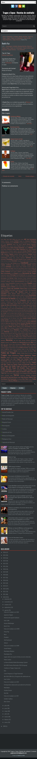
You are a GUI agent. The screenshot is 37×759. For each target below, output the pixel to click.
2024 (19, 239)
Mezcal (22, 326)
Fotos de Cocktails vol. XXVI (11, 682)
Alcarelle (12, 241)
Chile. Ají (3, 261)
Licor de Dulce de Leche (19, 311)
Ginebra (21, 292)
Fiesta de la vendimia (27, 286)
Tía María (30, 351)
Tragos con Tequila (12, 364)
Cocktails (15, 36)
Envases (22, 283)
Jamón (8, 303)
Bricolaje (16, 252)
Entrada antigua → (30, 176)
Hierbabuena (28, 297)
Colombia (23, 265)
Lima (2, 320)
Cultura (19, 271)
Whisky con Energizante (8, 435)
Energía (6, 283)
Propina (15, 338)
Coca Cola (9, 263)
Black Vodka (28, 249)
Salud (24, 344)
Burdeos (27, 252)
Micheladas (28, 326)
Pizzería (5, 336)
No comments (21, 49)
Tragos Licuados (28, 370)
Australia (11, 246)
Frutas (2, 290)
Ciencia (27, 261)
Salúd (27, 344)
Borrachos (20, 251)
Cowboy (4, 429)
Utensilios (29, 373)
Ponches (29, 336)
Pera (2, 335)
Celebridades (4, 257)
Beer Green (7, 701)
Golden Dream (8, 690)
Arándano (33, 244)
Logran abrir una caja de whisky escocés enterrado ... (18, 657)
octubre (6, 604)
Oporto (3, 333)
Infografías (23, 300)
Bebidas (30, 248)
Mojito (21, 328)
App (17, 244)
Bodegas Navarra (5, 251)
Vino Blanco (4, 379)
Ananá (34, 242)
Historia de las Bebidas (8, 298)
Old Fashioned (8, 640)
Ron (32, 342)
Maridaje (28, 323)
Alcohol (16, 241)
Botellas (25, 251)
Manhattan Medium (9, 651)
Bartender (21, 248)
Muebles (34, 328)
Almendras (3, 242)
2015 (5, 239)
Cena (14, 257)
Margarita (23, 323)
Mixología (12, 328)
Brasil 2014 (10, 252)
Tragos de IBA (27, 38)
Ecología (12, 281)
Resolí (18, 342)
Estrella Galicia (18, 285)
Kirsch (34, 305)
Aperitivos (9, 244)
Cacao (30, 252)
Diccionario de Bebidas (7, 278)
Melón (2, 326)
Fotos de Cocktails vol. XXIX (11, 612)
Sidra (35, 346)
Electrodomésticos (19, 281)
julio (5, 705)
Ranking (3, 340)
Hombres (21, 298)
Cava (35, 256)
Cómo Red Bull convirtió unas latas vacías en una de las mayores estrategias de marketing (21, 486)
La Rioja (6, 306)
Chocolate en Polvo (21, 261)
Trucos (8, 373)
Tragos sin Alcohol (21, 371)
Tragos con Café (11, 359)
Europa (34, 285)
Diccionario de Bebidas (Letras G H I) (18, 476)
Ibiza (10, 300)
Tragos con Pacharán (17, 362)
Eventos (3, 287)
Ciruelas (31, 261)
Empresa (3, 283)
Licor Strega (19, 318)
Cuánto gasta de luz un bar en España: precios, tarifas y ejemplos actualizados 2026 (21, 447)
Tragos (8, 38)
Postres (2, 338)
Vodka (34, 379)
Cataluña (27, 256)
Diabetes (34, 276)
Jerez (19, 303)
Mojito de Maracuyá (7, 419)
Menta (10, 326)
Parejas (19, 333)
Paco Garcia (15, 333)
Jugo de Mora (20, 305)
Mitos (8, 328)
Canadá (34, 254)
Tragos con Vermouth (24, 364)
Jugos (24, 305)
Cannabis (12, 256)
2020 (4, 569)
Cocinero (18, 263)
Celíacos (10, 257)
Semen (17, 346)
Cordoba (17, 266)
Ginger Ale (27, 292)
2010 (4, 597)
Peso (7, 335)
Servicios (21, 346)
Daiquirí (16, 273)
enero (6, 722)
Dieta (15, 278)
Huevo (34, 298)
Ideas (13, 300)
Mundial (7, 330)
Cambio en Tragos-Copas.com (12, 668)
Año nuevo (3, 244)
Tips (34, 351)
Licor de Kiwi (17, 313)
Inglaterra (34, 300)
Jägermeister (3, 303)
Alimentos (33, 241)
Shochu (28, 346)
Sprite (2, 349)
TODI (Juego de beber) (14, 466)
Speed (35, 347)
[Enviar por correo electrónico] (3, 110)
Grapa (18, 293)
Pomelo (25, 336)
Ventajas (28, 375)
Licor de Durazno (28, 311)
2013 (4, 589)
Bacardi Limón (25, 246)
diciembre (7, 599)
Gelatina (12, 292)
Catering (31, 256)
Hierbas (34, 297)
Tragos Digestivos (7, 39)
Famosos (9, 286)
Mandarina (24, 321)
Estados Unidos (5, 285)
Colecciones (17, 265)
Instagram (3, 302)
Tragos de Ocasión (18, 368)
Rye (2, 344)
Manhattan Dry (8, 654)
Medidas (34, 325)
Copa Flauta (9, 55)
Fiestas (34, 286)
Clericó (2, 263)
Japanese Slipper (8, 615)
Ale (23, 241)
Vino (34, 377)
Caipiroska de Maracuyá (8, 442)
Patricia (23, 333)
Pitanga (30, 335)
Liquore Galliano (18, 320)
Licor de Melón (28, 315)
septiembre (7, 607)
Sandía (13, 346)
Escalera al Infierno (15, 116)
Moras (30, 328)
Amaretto (16, 242)
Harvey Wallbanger (9, 623)
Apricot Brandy (26, 244)
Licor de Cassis (29, 310)
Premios (6, 338)
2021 (4, 566)
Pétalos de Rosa (12, 335)
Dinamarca (20, 278)
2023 (16, 239)
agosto (6, 610)
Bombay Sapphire (13, 251)
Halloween (4, 295)
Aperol (14, 244)
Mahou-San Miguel (13, 321)
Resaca (14, 342)
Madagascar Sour (6, 439)
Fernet (13, 287)
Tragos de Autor (31, 366)
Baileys (34, 246)
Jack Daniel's (33, 302)
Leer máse (29, 123)
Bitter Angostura (20, 249)
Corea (21, 266)
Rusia (35, 342)
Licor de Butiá (15, 310)
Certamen (23, 257)
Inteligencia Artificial (11, 302)
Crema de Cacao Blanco (19, 268)
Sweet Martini (7, 648)
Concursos (3, 266)
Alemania (27, 241)
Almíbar (8, 242)
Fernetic (17, 286)
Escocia (25, 283)
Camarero (25, 254)
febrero (6, 719)
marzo (6, 717)
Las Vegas (15, 306)
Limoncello (11, 320)
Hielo (18, 297)
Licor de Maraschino (19, 315)
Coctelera (34, 263)
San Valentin (4, 346)
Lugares (28, 320)
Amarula (30, 242)
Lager (10, 306)
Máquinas (3, 323)
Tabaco (33, 349)
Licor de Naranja (8, 316)
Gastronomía (5, 292)
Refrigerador (33, 340)
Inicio (19, 176)
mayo (5, 711)
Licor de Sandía (15, 316)
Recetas (25, 36)
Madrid (7, 321)
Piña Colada (22, 335)
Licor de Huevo (10, 313)
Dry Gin (24, 280)
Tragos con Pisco (26, 362)
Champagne (10, 36)
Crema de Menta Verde (20, 270)
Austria (15, 246)
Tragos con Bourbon (12, 357)
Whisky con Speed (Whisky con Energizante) (20, 528)
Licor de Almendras (28, 308)
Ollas (35, 331)
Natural (21, 330)
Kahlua (28, 305)
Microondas (33, 326)
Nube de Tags (12, 457)
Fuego (22, 290)
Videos (31, 377)
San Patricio (33, 344)
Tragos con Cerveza (22, 359)
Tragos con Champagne (17, 38)
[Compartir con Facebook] (8, 110)
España (29, 283)
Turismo (18, 373)
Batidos (26, 247)
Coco (30, 263)
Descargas (13, 275)
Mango (29, 321)
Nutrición (31, 331)
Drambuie (20, 280)
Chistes (9, 261)
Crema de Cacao (9, 268)
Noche (2, 331)
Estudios (24, 285)
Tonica (22, 353)
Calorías (20, 254)
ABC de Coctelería (30, 239)
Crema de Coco (27, 268)
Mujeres (3, 330)
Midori (2, 328)
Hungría (7, 300)
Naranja (20, 36)
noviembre (7, 602)
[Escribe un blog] (5, 110)
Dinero (24, 278)
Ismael (12, 161)
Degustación (3, 275)
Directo (4, 55)
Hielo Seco (22, 297)
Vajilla (2, 375)
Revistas (28, 342)
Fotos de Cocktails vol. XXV (11, 696)
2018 (13, 239)
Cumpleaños (23, 271)
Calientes (16, 254)
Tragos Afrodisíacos (13, 355)
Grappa (28, 293)
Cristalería (7, 271)
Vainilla (34, 373)
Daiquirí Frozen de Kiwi (16, 139)
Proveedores (20, 338)
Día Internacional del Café (11, 276)
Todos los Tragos (8, 353)
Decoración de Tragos (29, 273)
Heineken (18, 295)
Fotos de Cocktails (13, 288)
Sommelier (25, 347)
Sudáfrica (6, 349)
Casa (20, 256)
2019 (4, 572)
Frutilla (6, 290)
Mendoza (6, 326)
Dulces (34, 280)
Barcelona (7, 247)
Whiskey (11, 381)
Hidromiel (9, 297)
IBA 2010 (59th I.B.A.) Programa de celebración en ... (18, 676)
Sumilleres (18, 349)
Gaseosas (33, 290)
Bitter (14, 249)
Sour (32, 347)
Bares (12, 248)
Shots (32, 346)
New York (34, 330)
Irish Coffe (6, 620)
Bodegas (34, 249)
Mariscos (3, 325)
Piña (17, 335)
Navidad (25, 330)
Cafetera (6, 254)
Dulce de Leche (30, 280)
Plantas (9, 336)
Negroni (29, 330)
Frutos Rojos (12, 290)
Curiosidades (7, 273)
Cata (23, 256)
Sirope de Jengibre (5, 347)
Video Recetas (24, 377)
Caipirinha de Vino (7, 432)
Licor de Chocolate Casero (15, 537)
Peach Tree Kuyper (29, 333)
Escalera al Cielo (15, 127)
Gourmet (34, 292)
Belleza (5, 249)
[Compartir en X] (6, 110)
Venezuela (22, 375)
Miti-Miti (6, 693)
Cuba (12, 271)
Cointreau (8, 265)
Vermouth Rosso (13, 377)
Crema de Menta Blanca (9, 270)
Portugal (34, 336)
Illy (16, 300)
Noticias (6, 332)
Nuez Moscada (21, 331)
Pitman (34, 335)
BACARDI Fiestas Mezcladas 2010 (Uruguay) (15, 665)
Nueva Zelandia (13, 331)
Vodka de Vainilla (4, 381)
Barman (16, 248)
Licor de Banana (8, 310)
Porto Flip (6, 632)
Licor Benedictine (19, 308)
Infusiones (29, 300)
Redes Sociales (22, 340)
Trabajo (34, 353)
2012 (4, 591)
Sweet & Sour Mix (26, 349)
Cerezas (18, 257)
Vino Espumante (12, 379)
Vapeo (11, 375)
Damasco (20, 273)
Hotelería (30, 298)
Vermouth (33, 375)
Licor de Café (22, 310)
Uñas (21, 373)
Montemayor (26, 328)
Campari (30, 254)
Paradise (6, 637)
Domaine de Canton (13, 280)
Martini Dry (17, 325)
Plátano (13, 336)
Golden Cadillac (8, 699)
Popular (5, 388)
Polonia (21, 336)
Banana (3, 247)
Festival (20, 286)
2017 (11, 239)
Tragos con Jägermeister (6, 362)
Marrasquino (8, 325)
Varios (16, 375)
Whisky (15, 381)
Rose (5, 634)
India (18, 300)
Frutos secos (18, 290)
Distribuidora (4, 280)
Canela (7, 256)
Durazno (3, 281)
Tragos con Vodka (10, 366)
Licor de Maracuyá (10, 315)
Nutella (27, 331)
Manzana (33, 321)
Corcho (13, 266)
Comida (29, 265)
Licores (25, 318)
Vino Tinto (25, 379)
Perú (4, 335)
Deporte (8, 275)
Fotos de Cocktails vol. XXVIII (11, 629)
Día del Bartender (20, 275)
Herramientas (32, 295)
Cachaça (34, 252)
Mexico (14, 326)
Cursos (12, 273)
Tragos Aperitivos (25, 355)
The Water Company (22, 351)
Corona (24, 266)
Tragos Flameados (17, 370)
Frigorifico (30, 288)
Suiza (14, 349)
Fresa (25, 288)
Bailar (30, 246)
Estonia (12, 285)
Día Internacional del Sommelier (24, 276)
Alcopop (20, 241)
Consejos (8, 266)
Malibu (20, 321)
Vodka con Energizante (8, 415)
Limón (7, 320)
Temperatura (10, 351)
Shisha (25, 346)
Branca (34, 251)
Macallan (3, 321)
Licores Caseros (31, 318)
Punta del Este (29, 338)
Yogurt (19, 381)
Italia (28, 302)
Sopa (30, 347)
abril (5, 714)
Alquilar (11, 242)
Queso (34, 338)
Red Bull (16, 340)
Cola (13, 265)
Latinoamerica (25, 306)
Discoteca (34, 278)
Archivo (21, 388)
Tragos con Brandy (23, 357)
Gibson (6, 643)
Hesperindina (4, 297)
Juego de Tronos (32, 303)
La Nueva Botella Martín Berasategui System (16, 662)
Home (4, 36)
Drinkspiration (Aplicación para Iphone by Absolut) (17, 685)
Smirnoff (18, 347)
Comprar (34, 265)
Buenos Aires (21, 252)
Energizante (12, 283)
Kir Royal (13, 151)
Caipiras (11, 254)
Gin (16, 292)
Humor (2, 300)
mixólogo (17, 328)
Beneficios (10, 249)
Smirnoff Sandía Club (7, 412)
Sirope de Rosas (12, 347)
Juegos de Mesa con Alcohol (9, 305)
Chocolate (14, 261)
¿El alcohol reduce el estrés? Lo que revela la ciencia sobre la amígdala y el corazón (20, 518)
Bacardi (19, 246)
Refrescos (28, 340)
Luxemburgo (33, 320)
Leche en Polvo (11, 308)
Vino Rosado (19, 379)
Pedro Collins (7, 659)
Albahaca (7, 241)
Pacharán (10, 333)
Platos (17, 336)
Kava (31, 305)
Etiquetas (30, 285)
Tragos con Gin (22, 361)
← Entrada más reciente (8, 176)
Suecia (11, 349)
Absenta (2, 241)
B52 (5, 671)
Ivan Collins (7, 679)
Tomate (18, 353)
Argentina (3, 246)
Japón (11, 303)
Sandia (9, 346)
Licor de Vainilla (23, 316)
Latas (19, 306)
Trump (14, 373)
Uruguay (24, 373)
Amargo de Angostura (23, 242)
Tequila (15, 351)
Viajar (19, 377)
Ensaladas (17, 283)
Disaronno (29, 278)
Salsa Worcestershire (17, 344)
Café (2, 254)
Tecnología (4, 351)
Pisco (27, 335)
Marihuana (33, 323)
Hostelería (25, 298)
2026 (22, 239)
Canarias (3, 256)
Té (35, 349)
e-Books (8, 281)
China (6, 261)
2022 (4, 563)
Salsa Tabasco (9, 344)
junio (5, 708)
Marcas (18, 323)
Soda (21, 347)
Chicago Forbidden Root (28, 259)
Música (11, 330)
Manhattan (7, 687)
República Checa (8, 342)
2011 (4, 594)
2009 (4, 726)
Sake (4, 344)
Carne (17, 256)
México (19, 326)
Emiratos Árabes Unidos (30, 281)
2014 (2, 239)
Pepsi (35, 333)
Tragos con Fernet (13, 360)
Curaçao (29, 271)
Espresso (34, 283)
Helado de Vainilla (24, 295)
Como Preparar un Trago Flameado (13, 673)
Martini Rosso (24, 325)
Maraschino (14, 323)
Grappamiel (33, 293)
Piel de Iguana (6, 425)
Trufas (11, 373)
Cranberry (29, 266)
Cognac (3, 265)
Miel (6, 328)
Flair (2, 288)
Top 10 (27, 353)
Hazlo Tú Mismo (11, 295)
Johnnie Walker (24, 303)
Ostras (6, 333)
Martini (13, 325)
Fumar (25, 290)
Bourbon (29, 251)
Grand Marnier (12, 293)
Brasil (6, 252)
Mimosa (28, 102)
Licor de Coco (11, 311)
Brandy (3, 252)
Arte (8, 246)
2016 (8, 239)
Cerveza (28, 257)
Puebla (24, 338)
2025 (4, 555)
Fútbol (29, 290)
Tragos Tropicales (31, 371)
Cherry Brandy (18, 259)
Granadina (3, 293)
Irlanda (24, 302)
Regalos (3, 342)
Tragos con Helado (32, 360)
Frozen (34, 288)
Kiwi (2, 306)
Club (6, 263)
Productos (10, 338)
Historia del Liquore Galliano (11, 618)
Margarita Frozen (6, 422)
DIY (8, 280)
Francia (22, 288)
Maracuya (8, 323)
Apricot (20, 244)
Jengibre (15, 303)
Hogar (17, 298)
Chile (34, 259)
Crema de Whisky (28, 270)
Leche (30, 306)
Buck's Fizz (6, 43)
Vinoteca (30, 379)
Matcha (30, 325)
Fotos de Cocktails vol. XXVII (11, 646)
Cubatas (15, 271)
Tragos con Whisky (21, 366)
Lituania (25, 320)
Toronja (30, 353)
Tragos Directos (16, 39)
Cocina (14, 263)
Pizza (2, 336)
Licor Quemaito (4, 318)
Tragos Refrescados (10, 371)
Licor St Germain (12, 318)
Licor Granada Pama (31, 316)
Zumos (30, 381)
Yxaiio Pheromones (25, 381)
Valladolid (7, 375)
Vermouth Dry (4, 377)
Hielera (14, 297)
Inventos (19, 302)
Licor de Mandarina (26, 313)
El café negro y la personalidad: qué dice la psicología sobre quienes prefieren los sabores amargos (21, 497)
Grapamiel (23, 293)
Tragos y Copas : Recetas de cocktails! (18, 12)
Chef (14, 259)
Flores (5, 288)
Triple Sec (3, 373)
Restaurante (23, 342)
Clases (34, 261)
